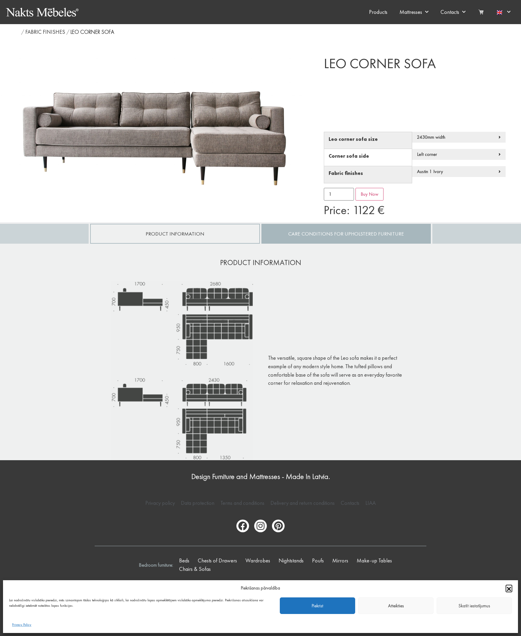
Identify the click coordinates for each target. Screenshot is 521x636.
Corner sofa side (349, 156)
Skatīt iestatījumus (474, 606)
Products (378, 12)
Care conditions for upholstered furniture (346, 233)
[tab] (175, 234)
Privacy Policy (21, 624)
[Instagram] (260, 526)
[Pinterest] (278, 526)
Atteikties (396, 606)
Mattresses (410, 12)
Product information (175, 233)
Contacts (449, 12)
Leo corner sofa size (353, 139)
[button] (509, 588)
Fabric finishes (45, 31)
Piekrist (317, 606)
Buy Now (369, 194)
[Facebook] (242, 526)
